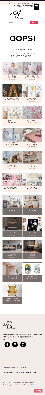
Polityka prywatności (28, 385)
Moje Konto (14, 3)
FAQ (31, 382)
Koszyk (25, 3)
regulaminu (6, 375)
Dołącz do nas (22, 382)
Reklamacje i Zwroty (10, 385)
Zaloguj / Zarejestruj (24, 6)
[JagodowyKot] (22, 13)
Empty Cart (34, 22)
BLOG (4, 382)
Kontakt (36, 3)
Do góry (38, 391)
